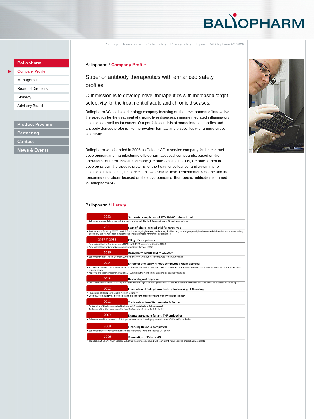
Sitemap (112, 44)
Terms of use (132, 44)
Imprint (201, 44)
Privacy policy (180, 44)
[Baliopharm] (254, 20)
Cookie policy (156, 44)
